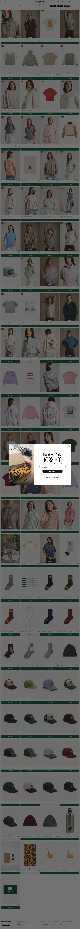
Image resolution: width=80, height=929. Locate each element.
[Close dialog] (70, 445)
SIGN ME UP (52, 471)
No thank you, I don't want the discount (52, 477)
